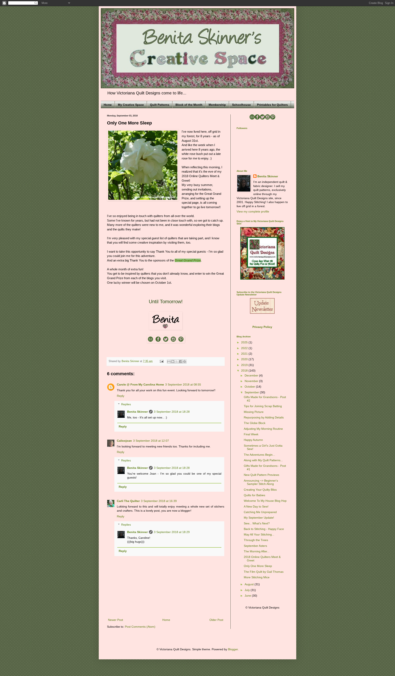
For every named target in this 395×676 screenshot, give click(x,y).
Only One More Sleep (258, 566)
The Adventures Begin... (259, 454)
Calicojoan (124, 440)
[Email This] (169, 361)
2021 (245, 353)
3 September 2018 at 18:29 (172, 532)
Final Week (251, 434)
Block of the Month (188, 104)
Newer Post (115, 619)
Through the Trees (256, 540)
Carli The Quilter (128, 501)
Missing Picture (254, 411)
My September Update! (259, 517)
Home (108, 104)
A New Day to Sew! (256, 506)
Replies (126, 404)
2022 (245, 348)
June (248, 595)
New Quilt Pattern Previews (261, 474)
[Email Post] (161, 361)
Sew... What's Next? (257, 523)
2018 (245, 370)
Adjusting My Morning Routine (263, 428)
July (248, 590)
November (252, 381)
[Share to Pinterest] (184, 361)
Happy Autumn (253, 439)
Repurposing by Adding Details (264, 417)
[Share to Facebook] (181, 361)
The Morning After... (257, 551)
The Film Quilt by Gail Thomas (263, 571)
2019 (245, 365)
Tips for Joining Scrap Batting (263, 406)
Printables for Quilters (272, 104)
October (250, 386)
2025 (245, 342)
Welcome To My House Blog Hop (265, 500)
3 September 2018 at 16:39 (159, 501)
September (252, 392)
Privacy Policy (262, 327)
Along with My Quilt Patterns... (263, 460)
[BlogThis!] (173, 361)
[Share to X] (177, 361)
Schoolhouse (241, 104)
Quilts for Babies (254, 495)
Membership (217, 104)
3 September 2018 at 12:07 (151, 440)
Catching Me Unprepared (260, 512)
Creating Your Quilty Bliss (260, 489)
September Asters (255, 545)
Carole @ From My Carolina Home (140, 384)
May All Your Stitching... (259, 534)
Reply (120, 395)
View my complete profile (253, 211)
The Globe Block (254, 423)
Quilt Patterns (159, 104)
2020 (245, 359)
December (252, 375)
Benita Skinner (137, 411)
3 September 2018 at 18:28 (172, 411)
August (249, 584)
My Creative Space (131, 104)
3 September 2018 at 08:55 (183, 384)
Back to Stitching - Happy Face (264, 529)
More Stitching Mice (257, 577)
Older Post (216, 619)
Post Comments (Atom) (140, 626)
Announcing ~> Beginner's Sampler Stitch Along (261, 482)
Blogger (233, 649)
